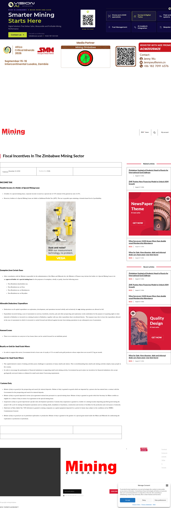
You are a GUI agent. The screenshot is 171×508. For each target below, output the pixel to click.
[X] (87, 171)
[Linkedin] (77, 171)
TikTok (163, 460)
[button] (167, 485)
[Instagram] (159, 453)
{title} (154, 504)
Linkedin (164, 456)
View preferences (160, 500)
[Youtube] (159, 468)
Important (92, 156)
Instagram (164, 453)
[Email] (96, 171)
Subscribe (114, 491)
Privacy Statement (146, 504)
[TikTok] (159, 460)
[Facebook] (82, 171)
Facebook (164, 449)
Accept (127, 500)
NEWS (130, 175)
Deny (144, 500)
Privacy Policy (136, 504)
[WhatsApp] (91, 171)
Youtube (164, 467)
